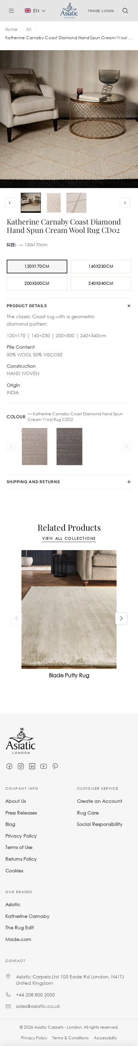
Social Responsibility (100, 824)
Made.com (18, 939)
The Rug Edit (19, 927)
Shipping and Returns (33, 482)
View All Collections (69, 538)
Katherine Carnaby (27, 916)
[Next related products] (121, 618)
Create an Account (99, 801)
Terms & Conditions (70, 1038)
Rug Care (88, 812)
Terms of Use (18, 847)
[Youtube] (43, 766)
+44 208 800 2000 (35, 994)
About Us (15, 801)
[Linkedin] (32, 766)
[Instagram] (20, 766)
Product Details (27, 306)
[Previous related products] (17, 618)
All (28, 29)
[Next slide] (125, 202)
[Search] (125, 10)
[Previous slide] (9, 202)
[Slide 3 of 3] (76, 203)
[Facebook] (9, 766)
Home (11, 29)
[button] (35, 10)
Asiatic (12, 904)
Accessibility (105, 1038)
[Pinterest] (55, 766)
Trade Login (101, 10)
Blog (10, 824)
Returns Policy (21, 859)
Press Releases (21, 812)
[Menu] (14, 10)
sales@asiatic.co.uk (38, 1006)
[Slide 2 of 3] (54, 203)
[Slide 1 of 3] (31, 203)
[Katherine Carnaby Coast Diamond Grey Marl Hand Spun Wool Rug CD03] (34, 446)
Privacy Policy (21, 836)
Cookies (14, 870)
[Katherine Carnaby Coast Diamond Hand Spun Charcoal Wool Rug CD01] (69, 446)
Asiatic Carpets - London (58, 1027)
